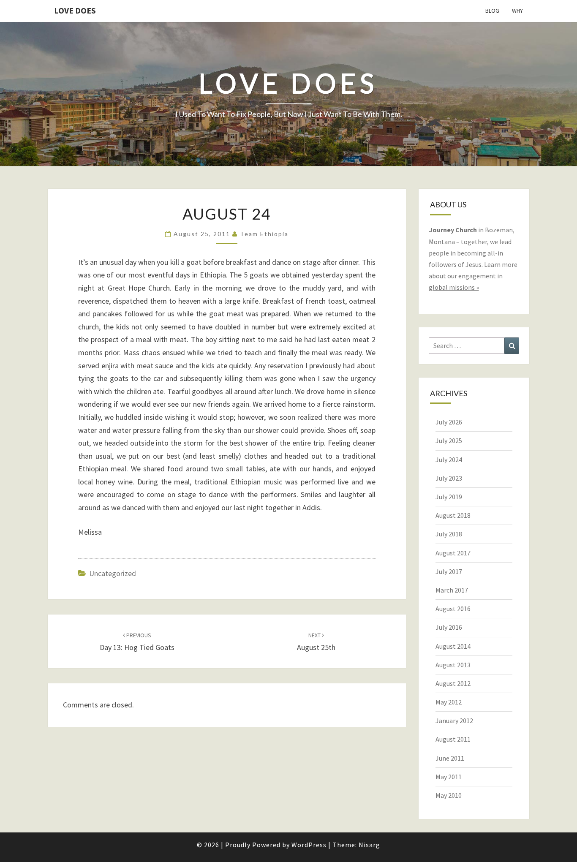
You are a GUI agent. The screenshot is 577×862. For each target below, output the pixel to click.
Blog (492, 10)
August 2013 (453, 665)
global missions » (454, 287)
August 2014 (453, 646)
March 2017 (451, 590)
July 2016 (448, 627)
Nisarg (369, 844)
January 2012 (454, 720)
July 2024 (448, 459)
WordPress (309, 844)
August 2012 (453, 683)
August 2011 (453, 739)
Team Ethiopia (264, 233)
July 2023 (448, 478)
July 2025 (448, 440)
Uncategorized (112, 573)
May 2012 (448, 702)
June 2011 (449, 758)
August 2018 (453, 515)
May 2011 (448, 776)
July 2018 (448, 534)
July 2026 (448, 422)
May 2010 (448, 795)
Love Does (75, 10)
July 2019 (448, 496)
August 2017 (453, 553)
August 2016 (453, 608)
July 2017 (448, 571)
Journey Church (453, 230)
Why (517, 10)
